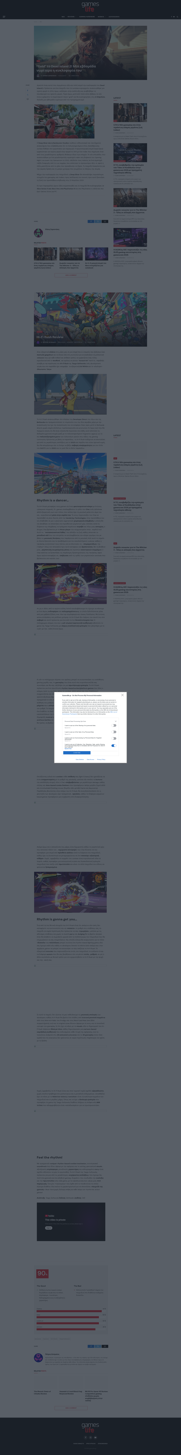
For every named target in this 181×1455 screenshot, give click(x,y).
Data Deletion (80, 759)
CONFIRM (76, 753)
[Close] (123, 695)
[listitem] (90, 721)
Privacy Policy (101, 759)
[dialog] (90, 727)
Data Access (90, 759)
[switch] (113, 725)
